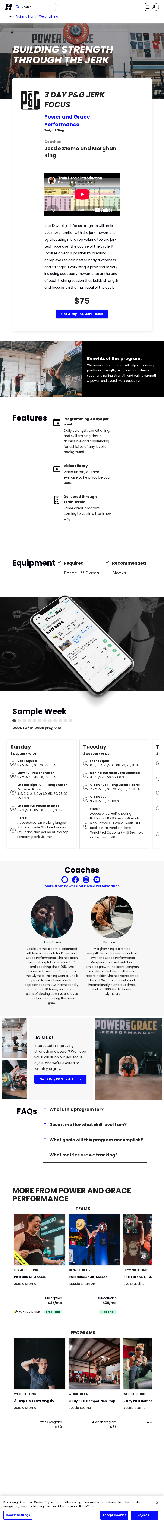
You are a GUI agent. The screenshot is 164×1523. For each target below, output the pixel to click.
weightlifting (48, 16)
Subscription (53, 1298)
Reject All (144, 1515)
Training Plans (25, 16)
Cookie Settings (18, 1515)
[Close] (157, 1502)
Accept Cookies (114, 1515)
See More (50, 1257)
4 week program (104, 1422)
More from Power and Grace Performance (82, 886)
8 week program (50, 1422)
